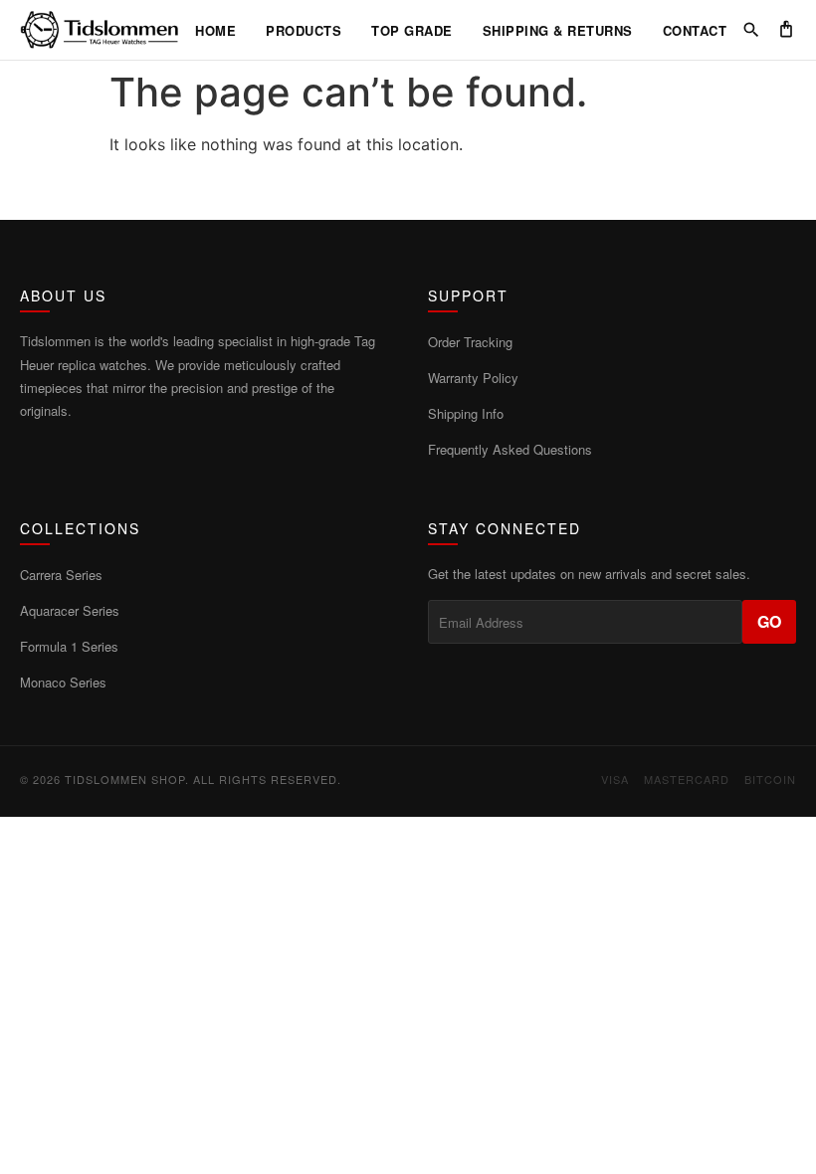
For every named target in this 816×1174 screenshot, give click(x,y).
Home (215, 30)
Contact (695, 30)
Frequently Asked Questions (510, 449)
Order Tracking (470, 341)
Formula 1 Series (69, 646)
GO (769, 621)
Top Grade (412, 30)
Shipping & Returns (558, 30)
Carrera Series (61, 574)
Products (303, 30)
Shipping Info (466, 413)
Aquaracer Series (69, 610)
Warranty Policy (473, 377)
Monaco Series (63, 682)
